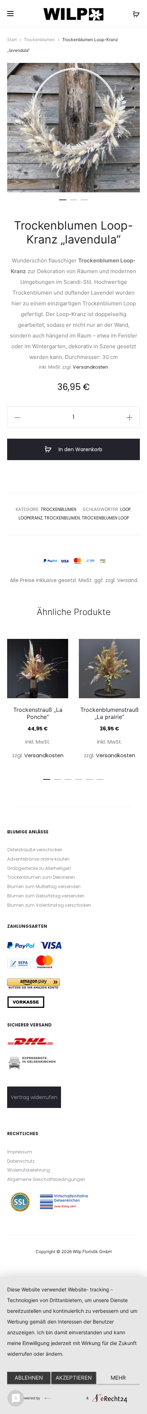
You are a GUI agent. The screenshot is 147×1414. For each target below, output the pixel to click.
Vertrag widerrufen (34, 1097)
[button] (62, 198)
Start (12, 39)
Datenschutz (21, 1161)
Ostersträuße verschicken (34, 850)
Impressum (19, 1152)
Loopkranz (30, 518)
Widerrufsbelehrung (28, 1170)
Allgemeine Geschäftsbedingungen (46, 1179)
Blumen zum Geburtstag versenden (46, 896)
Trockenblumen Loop (105, 518)
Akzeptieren (74, 1377)
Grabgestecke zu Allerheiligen (39, 868)
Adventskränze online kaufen (38, 859)
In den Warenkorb (79, 449)
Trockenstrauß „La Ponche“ (37, 713)
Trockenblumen (39, 39)
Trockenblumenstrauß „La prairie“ (109, 713)
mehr (118, 1377)
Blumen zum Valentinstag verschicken (49, 905)
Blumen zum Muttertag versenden (44, 886)
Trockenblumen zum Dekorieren (41, 877)
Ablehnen (29, 1377)
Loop (125, 509)
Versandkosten (90, 367)
